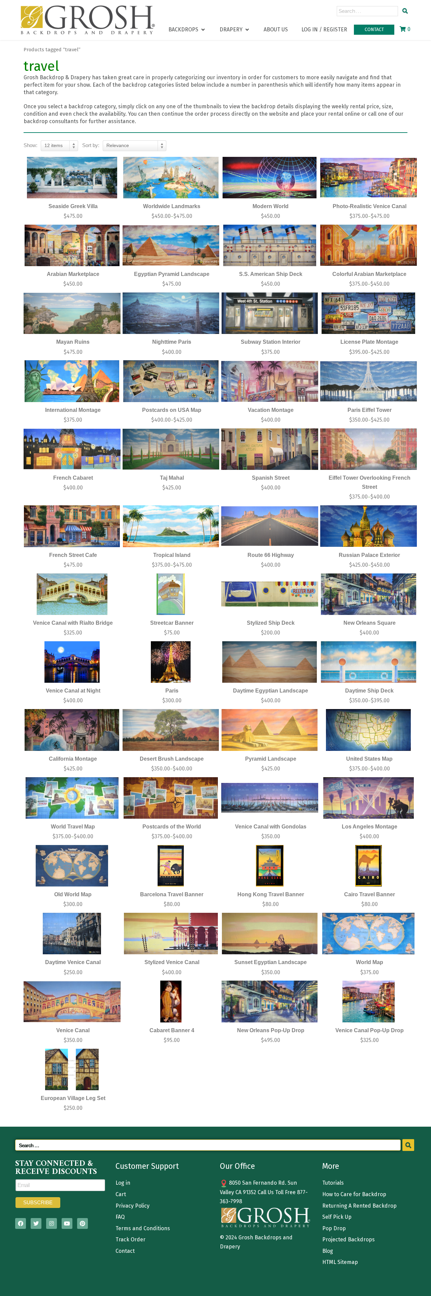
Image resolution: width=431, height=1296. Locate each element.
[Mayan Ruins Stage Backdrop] (72, 313)
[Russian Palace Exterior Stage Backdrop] (368, 526)
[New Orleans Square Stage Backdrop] (368, 594)
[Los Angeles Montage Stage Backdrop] (368, 798)
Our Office (237, 1166)
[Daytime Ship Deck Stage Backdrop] (368, 662)
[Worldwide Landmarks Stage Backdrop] (171, 177)
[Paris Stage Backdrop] (171, 662)
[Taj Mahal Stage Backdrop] (171, 449)
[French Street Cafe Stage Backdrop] (72, 526)
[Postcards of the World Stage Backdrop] (171, 798)
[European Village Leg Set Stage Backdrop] (72, 1069)
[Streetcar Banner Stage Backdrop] (171, 594)
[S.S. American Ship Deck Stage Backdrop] (269, 245)
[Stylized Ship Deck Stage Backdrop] (269, 594)
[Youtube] (67, 1223)
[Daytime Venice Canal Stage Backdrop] (72, 933)
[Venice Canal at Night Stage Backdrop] (72, 662)
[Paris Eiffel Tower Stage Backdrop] (368, 381)
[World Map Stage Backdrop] (368, 933)
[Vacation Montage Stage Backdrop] (269, 381)
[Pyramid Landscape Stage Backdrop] (269, 730)
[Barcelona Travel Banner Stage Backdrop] (171, 865)
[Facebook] (20, 1223)
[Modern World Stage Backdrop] (269, 177)
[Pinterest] (82, 1223)
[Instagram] (51, 1223)
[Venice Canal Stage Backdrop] (72, 1001)
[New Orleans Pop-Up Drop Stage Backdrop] (269, 1001)
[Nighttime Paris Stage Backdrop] (171, 313)
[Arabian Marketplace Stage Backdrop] (72, 245)
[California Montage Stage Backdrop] (72, 730)
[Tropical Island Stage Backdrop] (171, 526)
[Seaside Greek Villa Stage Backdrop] (72, 177)
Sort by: (90, 145)
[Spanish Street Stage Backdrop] (269, 449)
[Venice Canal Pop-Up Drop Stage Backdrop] (368, 1001)
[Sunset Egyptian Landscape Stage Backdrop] (269, 933)
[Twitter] (36, 1223)
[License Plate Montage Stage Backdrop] (368, 313)
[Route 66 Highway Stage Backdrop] (269, 526)
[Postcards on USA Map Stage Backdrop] (171, 381)
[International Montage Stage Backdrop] (72, 381)
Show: (30, 145)
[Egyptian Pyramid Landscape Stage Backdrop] (171, 245)
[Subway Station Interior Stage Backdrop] (269, 313)
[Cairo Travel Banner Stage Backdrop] (368, 865)
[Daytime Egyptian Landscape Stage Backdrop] (269, 662)
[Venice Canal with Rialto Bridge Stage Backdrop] (72, 594)
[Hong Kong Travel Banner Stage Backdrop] (269, 865)
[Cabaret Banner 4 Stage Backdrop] (171, 1001)
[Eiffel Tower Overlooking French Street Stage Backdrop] (368, 449)
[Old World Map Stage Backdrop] (72, 865)
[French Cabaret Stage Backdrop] (72, 449)
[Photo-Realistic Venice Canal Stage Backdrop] (368, 177)
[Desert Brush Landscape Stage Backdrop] (171, 730)
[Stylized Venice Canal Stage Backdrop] (171, 933)
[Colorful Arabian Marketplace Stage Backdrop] (368, 245)
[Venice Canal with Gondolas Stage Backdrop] (269, 798)
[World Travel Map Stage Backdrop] (72, 798)
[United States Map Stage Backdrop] (368, 730)
